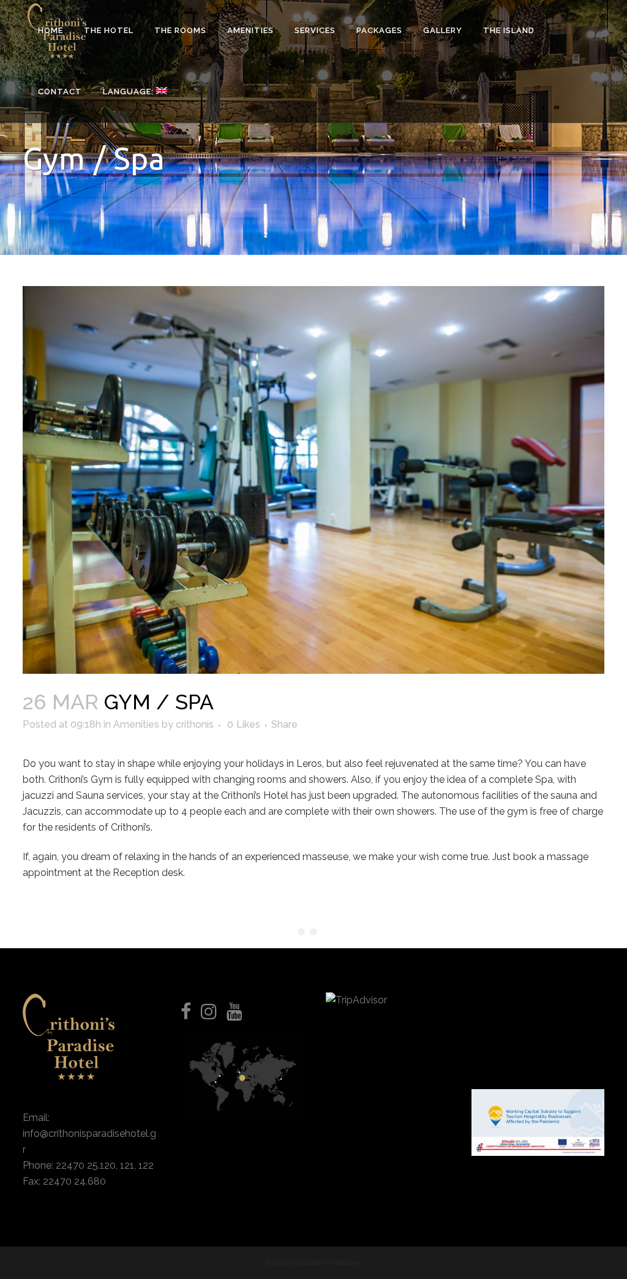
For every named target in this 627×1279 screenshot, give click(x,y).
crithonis (195, 724)
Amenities (136, 724)
